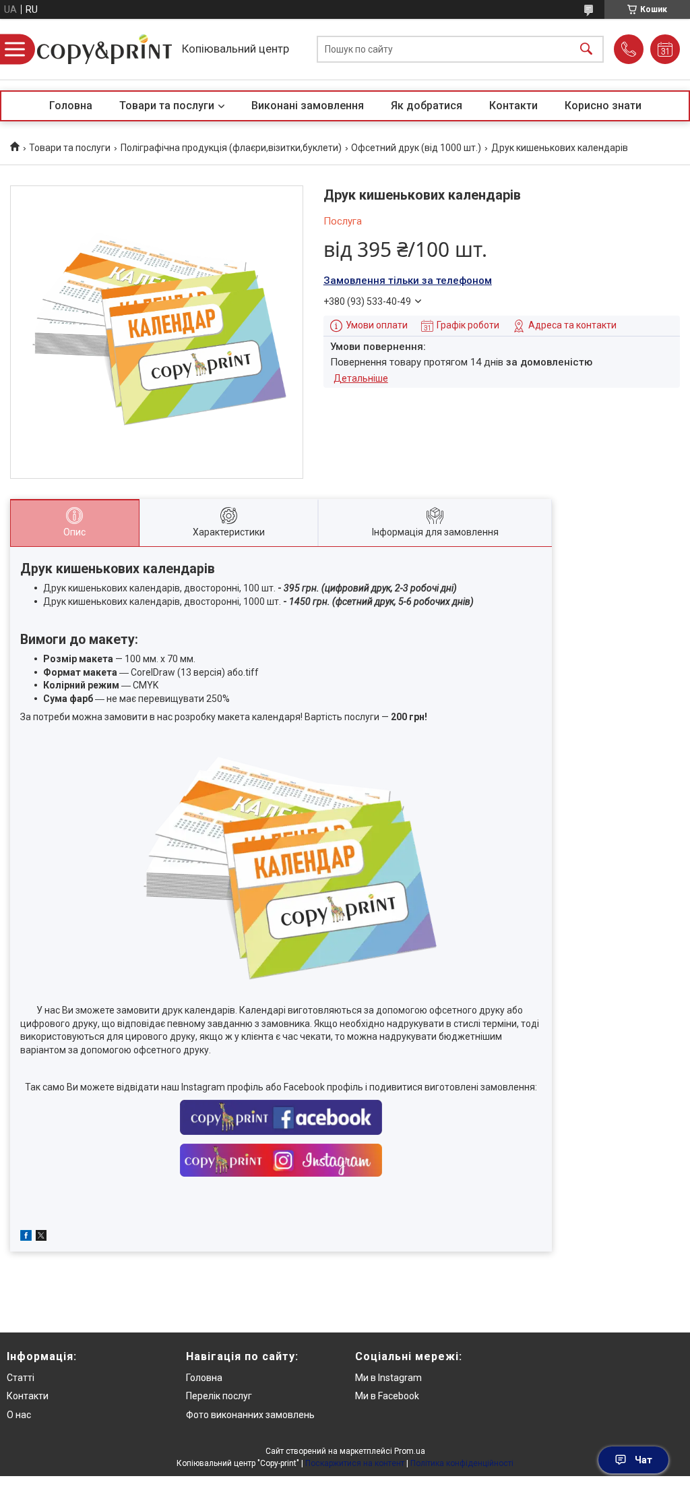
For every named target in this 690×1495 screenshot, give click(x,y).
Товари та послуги (166, 105)
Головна (70, 105)
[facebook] (26, 1237)
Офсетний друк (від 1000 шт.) (416, 147)
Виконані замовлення (307, 105)
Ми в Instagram (388, 1377)
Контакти (513, 105)
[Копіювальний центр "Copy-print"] (104, 49)
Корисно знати (603, 105)
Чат (643, 1460)
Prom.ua (409, 1451)
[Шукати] (586, 49)
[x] (41, 1237)
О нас (19, 1414)
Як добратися (426, 105)
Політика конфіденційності (461, 1463)
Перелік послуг (219, 1395)
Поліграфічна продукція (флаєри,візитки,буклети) (231, 147)
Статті (20, 1377)
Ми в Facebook (387, 1395)
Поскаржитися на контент (354, 1463)
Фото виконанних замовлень (250, 1414)
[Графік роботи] (665, 49)
